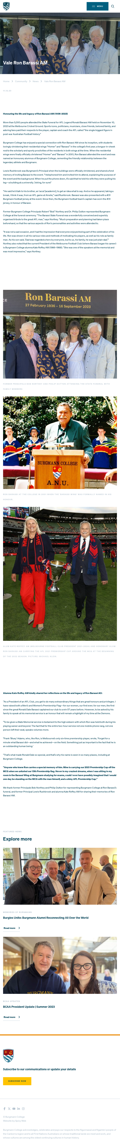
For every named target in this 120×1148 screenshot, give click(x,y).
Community (21, 81)
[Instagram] (23, 1108)
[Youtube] (13, 1108)
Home (6, 81)
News (36, 81)
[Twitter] (9, 1108)
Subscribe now (17, 1081)
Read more (9, 928)
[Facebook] (4, 1108)
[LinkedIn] (18, 1108)
